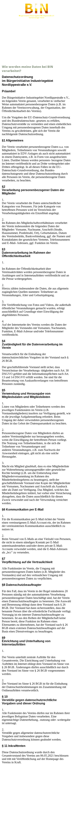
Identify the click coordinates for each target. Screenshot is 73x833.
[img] (36, 11)
